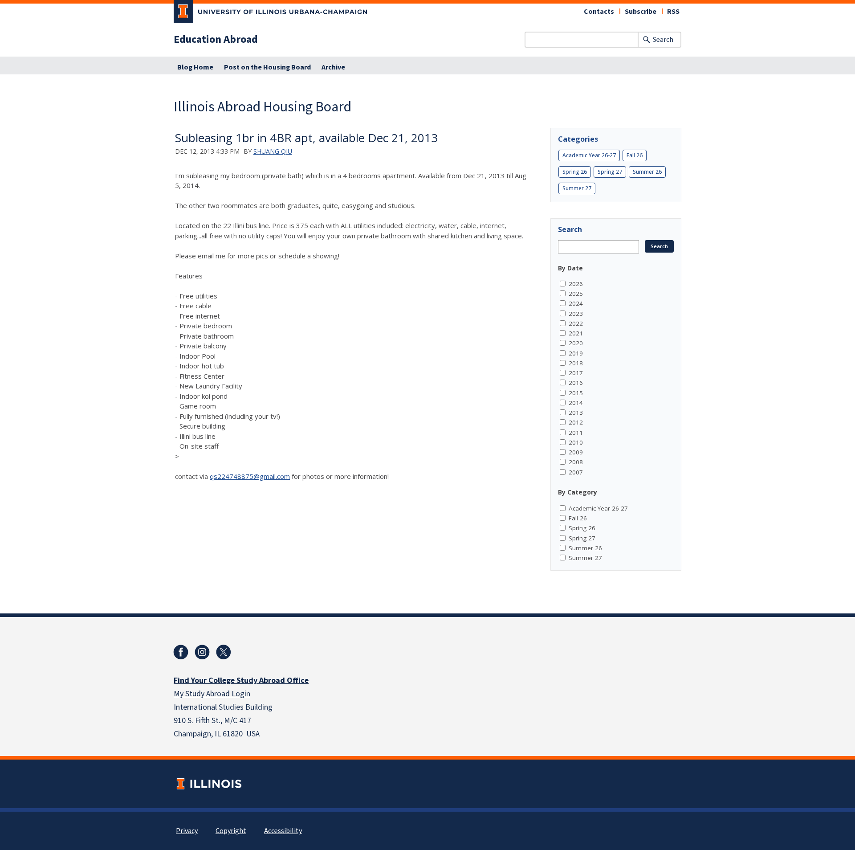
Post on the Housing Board (267, 67)
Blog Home (195, 67)
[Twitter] (223, 652)
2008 (576, 462)
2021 (576, 333)
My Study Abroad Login (212, 693)
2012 (576, 422)
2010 (576, 442)
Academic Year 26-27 (589, 155)
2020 (576, 343)
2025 (576, 294)
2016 (576, 383)
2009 (576, 452)
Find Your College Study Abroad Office (241, 680)
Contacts (599, 11)
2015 (576, 393)
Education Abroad (216, 39)
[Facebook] (181, 652)
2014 (576, 403)
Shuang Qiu (272, 151)
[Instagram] (202, 652)
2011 (576, 433)
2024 (576, 303)
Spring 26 (574, 172)
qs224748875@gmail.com (250, 476)
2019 (576, 353)
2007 (576, 472)
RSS (673, 11)
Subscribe (640, 11)
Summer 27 (576, 188)
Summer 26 (647, 172)
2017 (576, 373)
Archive (333, 67)
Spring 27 (610, 172)
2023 (576, 314)
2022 (576, 323)
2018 (576, 363)
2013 (576, 413)
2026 (576, 284)
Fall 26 (635, 155)
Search (663, 40)
